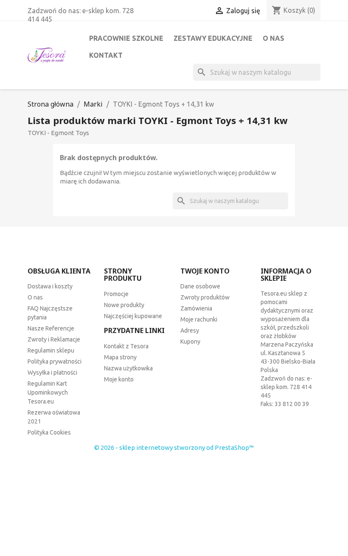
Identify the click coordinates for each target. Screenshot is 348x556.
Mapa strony (120, 357)
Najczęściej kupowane (133, 316)
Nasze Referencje (51, 328)
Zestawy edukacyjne (213, 38)
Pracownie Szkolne (126, 38)
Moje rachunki (198, 319)
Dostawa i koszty (50, 286)
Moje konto (119, 379)
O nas (273, 38)
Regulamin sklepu (51, 350)
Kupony (190, 341)
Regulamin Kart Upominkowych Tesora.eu (48, 392)
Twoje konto (205, 271)
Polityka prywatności (54, 361)
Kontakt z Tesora (126, 346)
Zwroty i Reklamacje (54, 339)
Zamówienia (196, 308)
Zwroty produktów (205, 297)
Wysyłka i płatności (52, 372)
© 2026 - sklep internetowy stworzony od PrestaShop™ (174, 447)
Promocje (116, 294)
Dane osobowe (200, 286)
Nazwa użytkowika (128, 368)
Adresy (189, 330)
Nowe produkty (124, 305)
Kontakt (106, 55)
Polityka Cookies (49, 432)
